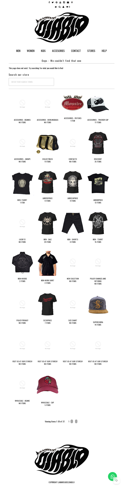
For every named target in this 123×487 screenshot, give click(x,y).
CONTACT (76, 51)
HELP (104, 51)
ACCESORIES (58, 51)
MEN (18, 51)
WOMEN (30, 51)
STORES (91, 51)
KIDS (43, 51)
